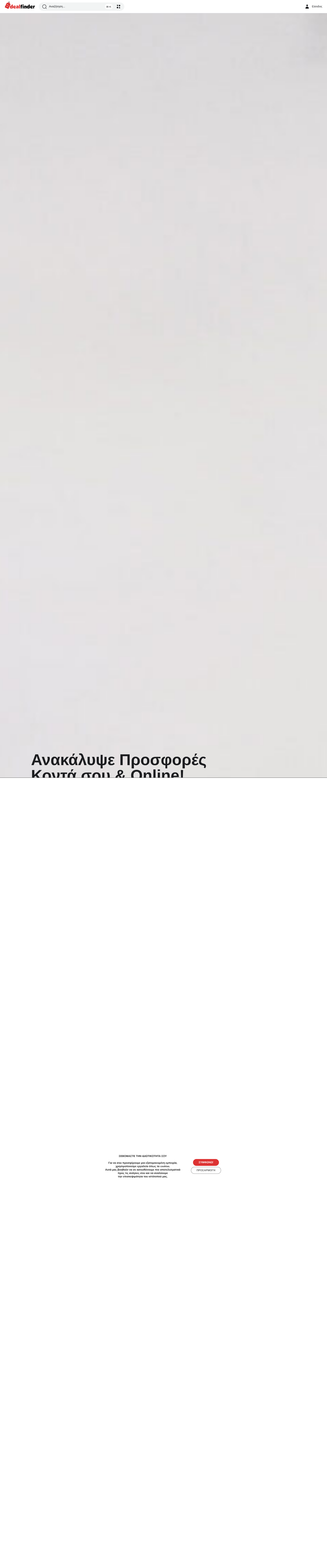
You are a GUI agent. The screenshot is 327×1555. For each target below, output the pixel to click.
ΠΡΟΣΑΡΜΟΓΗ (206, 1170)
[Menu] (118, 7)
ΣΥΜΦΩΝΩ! (206, 1162)
